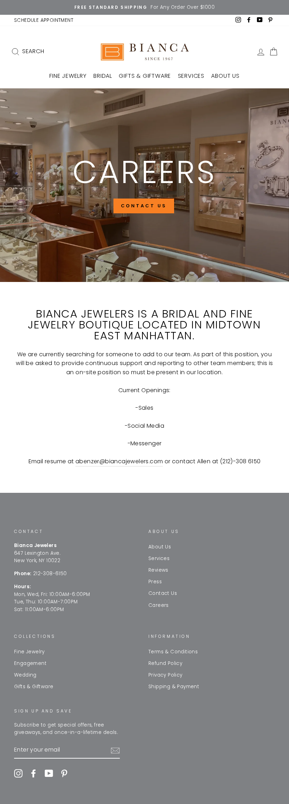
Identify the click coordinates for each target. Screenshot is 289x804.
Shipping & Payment (173, 686)
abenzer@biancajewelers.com (119, 461)
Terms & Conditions (173, 651)
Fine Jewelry (68, 76)
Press (155, 581)
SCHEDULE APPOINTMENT (43, 20)
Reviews (158, 570)
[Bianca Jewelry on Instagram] (18, 773)
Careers (158, 605)
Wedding (25, 675)
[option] (144, 7)
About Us (225, 76)
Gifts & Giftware (145, 76)
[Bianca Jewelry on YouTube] (49, 773)
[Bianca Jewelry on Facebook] (33, 773)
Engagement (30, 663)
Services (191, 76)
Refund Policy (165, 663)
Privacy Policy (165, 675)
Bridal (102, 76)
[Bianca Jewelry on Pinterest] (64, 773)
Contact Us (162, 593)
